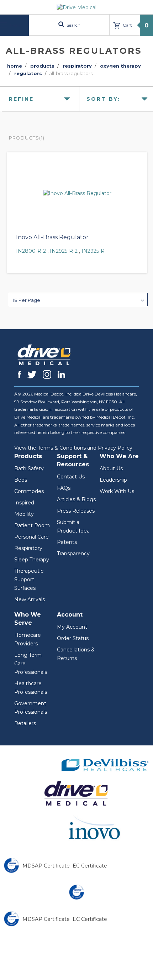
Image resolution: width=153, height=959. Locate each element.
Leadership (113, 480)
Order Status (73, 638)
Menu (15, 25)
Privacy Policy (115, 448)
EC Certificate (90, 866)
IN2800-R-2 (31, 251)
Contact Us (71, 476)
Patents (67, 542)
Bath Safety (29, 468)
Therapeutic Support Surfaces (28, 579)
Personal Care (31, 537)
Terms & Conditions (62, 448)
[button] (78, 299)
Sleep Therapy (31, 559)
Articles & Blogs (76, 499)
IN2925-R (93, 251)
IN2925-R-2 (64, 251)
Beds (20, 480)
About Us (111, 468)
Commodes (29, 491)
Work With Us (117, 491)
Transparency (73, 553)
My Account (72, 627)
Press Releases (76, 511)
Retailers (25, 723)
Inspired (24, 502)
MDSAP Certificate (46, 866)
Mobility (24, 514)
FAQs (63, 488)
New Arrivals (29, 599)
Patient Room (32, 525)
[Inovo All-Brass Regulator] (77, 193)
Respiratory (28, 548)
